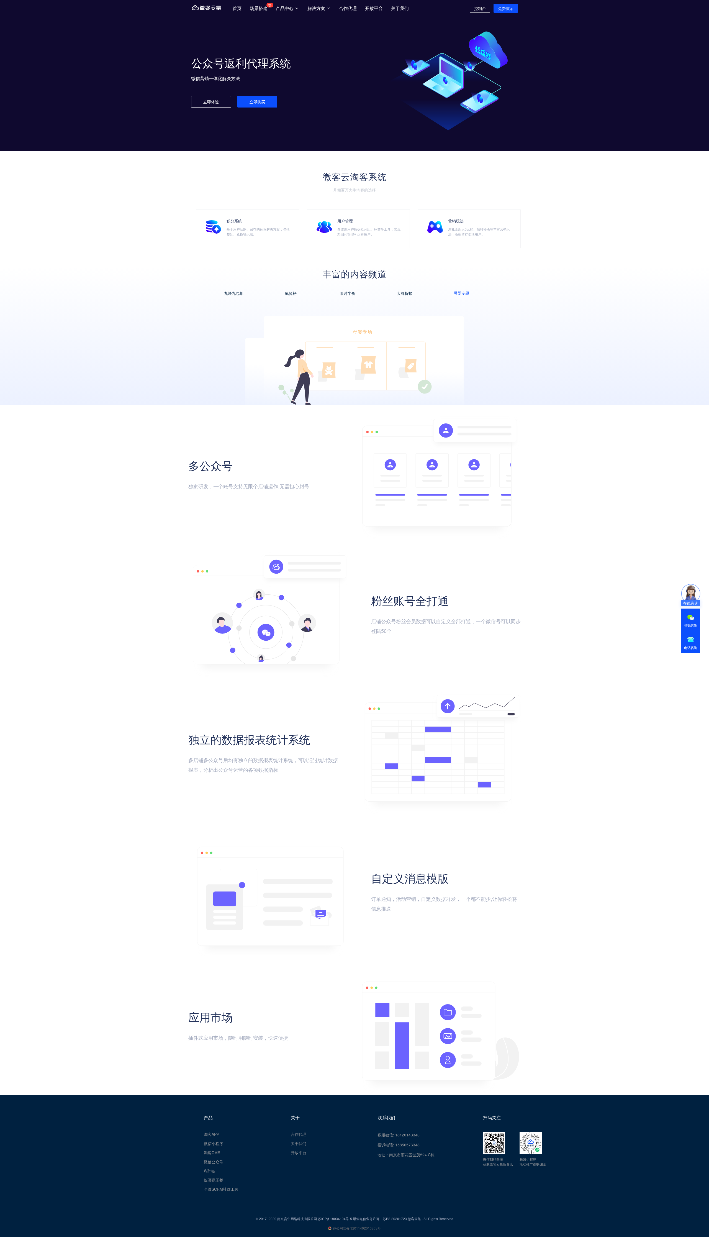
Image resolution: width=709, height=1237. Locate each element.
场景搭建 (259, 7)
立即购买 (257, 101)
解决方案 (316, 8)
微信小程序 (213, 1143)
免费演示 (505, 8)
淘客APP (211, 1134)
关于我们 (400, 8)
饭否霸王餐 (213, 1180)
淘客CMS (212, 1152)
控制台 (480, 8)
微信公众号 (213, 1161)
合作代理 (348, 8)
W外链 (209, 1171)
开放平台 (374, 8)
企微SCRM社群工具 (221, 1189)
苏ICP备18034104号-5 (335, 1218)
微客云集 (414, 1218)
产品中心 (285, 8)
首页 (237, 8)
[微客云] (206, 8)
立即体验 (211, 101)
